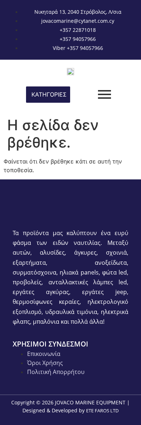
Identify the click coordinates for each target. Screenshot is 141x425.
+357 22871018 (78, 29)
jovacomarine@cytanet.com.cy (77, 20)
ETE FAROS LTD (102, 410)
